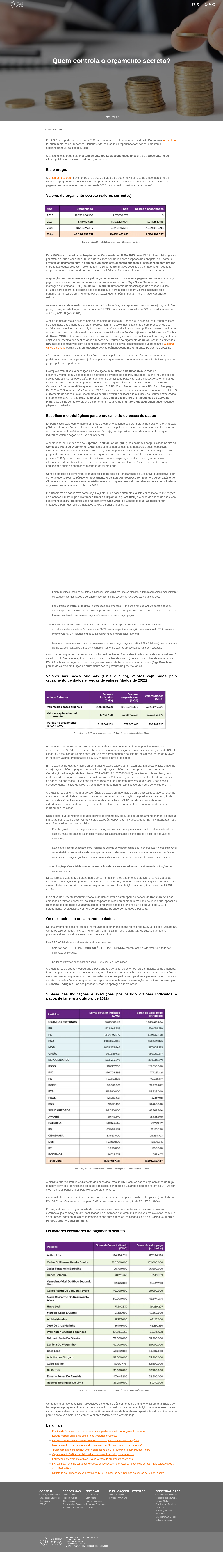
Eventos (138, 1491)
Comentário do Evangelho (166, 1495)
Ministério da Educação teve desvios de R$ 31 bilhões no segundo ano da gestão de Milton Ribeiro (108, 1473)
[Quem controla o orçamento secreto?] (213, 4)
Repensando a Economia (74, 1504)
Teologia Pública (70, 1498)
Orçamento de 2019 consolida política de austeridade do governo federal (93, 1454)
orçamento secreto (60, 177)
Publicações (119, 1491)
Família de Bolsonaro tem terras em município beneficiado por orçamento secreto (98, 1431)
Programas (72, 1491)
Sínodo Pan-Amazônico (165, 1517)
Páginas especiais (94, 1501)
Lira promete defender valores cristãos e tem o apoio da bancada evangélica (95, 1440)
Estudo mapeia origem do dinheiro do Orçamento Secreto (84, 1435)
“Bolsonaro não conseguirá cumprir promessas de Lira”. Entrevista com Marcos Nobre (101, 1449)
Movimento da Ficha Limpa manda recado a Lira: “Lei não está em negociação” (97, 1445)
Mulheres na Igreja (163, 1520)
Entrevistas (91, 1498)
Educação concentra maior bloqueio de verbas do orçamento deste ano (92, 1459)
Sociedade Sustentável (73, 1507)
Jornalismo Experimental (97, 1504)
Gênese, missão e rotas (50, 1495)
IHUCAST (90, 1507)
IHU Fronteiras (69, 1501)
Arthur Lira (169, 140)
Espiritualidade (167, 1491)
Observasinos (69, 1495)
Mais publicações (116, 1495)
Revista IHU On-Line (118, 1498)
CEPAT (42, 1504)
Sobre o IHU (48, 1491)
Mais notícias (92, 1495)
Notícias (92, 1491)
